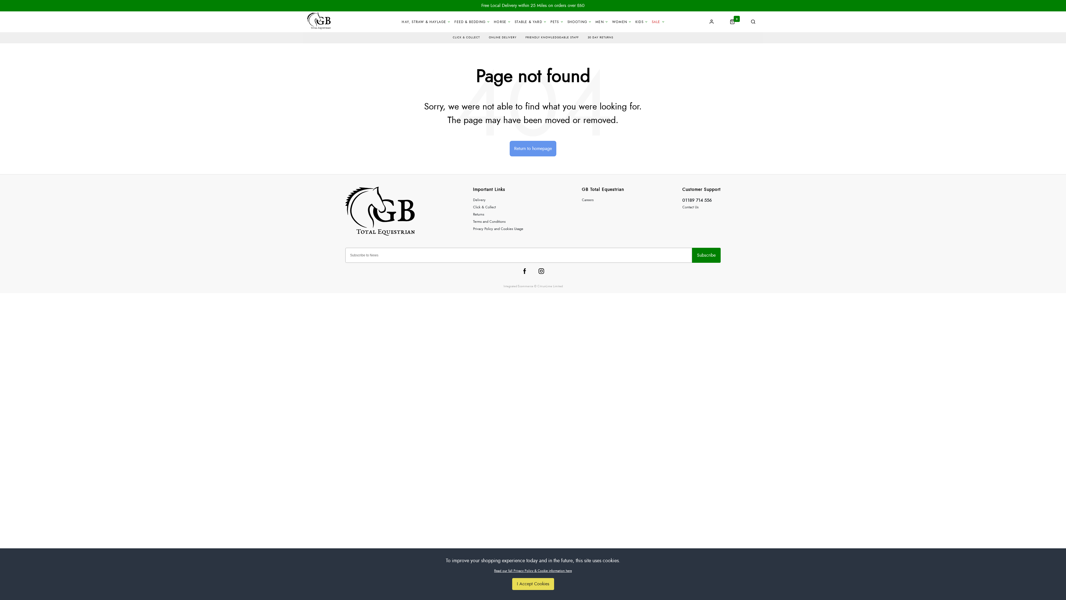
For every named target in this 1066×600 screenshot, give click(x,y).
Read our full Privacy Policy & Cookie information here (533, 570)
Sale (656, 22)
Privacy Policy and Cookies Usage (498, 229)
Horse (500, 22)
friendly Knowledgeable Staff (552, 37)
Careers (588, 200)
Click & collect (466, 37)
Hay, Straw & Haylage (424, 22)
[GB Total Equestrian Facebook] (525, 271)
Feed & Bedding (470, 22)
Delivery (479, 200)
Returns (478, 214)
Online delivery (503, 37)
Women (619, 22)
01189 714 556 (697, 200)
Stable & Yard (528, 22)
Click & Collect (484, 207)
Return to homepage (533, 148)
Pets (554, 22)
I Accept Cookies (533, 584)
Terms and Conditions (489, 222)
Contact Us (690, 207)
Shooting (577, 22)
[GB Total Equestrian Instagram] (541, 271)
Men (599, 22)
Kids (639, 22)
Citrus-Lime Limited (550, 286)
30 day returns (600, 37)
